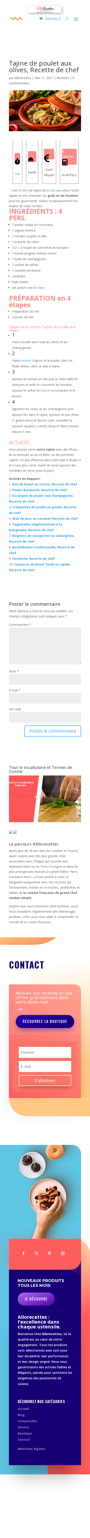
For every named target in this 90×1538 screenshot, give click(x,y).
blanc (41, 287)
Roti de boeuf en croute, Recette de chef (44, 484)
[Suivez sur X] (36, 1253)
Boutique (25, 1433)
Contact (24, 1439)
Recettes (63, 78)
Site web (15, 709)
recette (23, 190)
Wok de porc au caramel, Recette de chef (45, 518)
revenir (26, 360)
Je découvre (36, 1299)
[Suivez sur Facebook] (23, 1253)
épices (46, 390)
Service (23, 1427)
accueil (23, 1409)
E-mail (14, 690)
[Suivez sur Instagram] (62, 1253)
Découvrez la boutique (45, 1021)
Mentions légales (31, 1449)
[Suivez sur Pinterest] (49, 1253)
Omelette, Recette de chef (33, 558)
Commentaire (20, 625)
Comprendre (27, 1421)
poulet (51, 190)
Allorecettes (22, 78)
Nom (14, 671)
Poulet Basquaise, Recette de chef (39, 490)
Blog (21, 1415)
